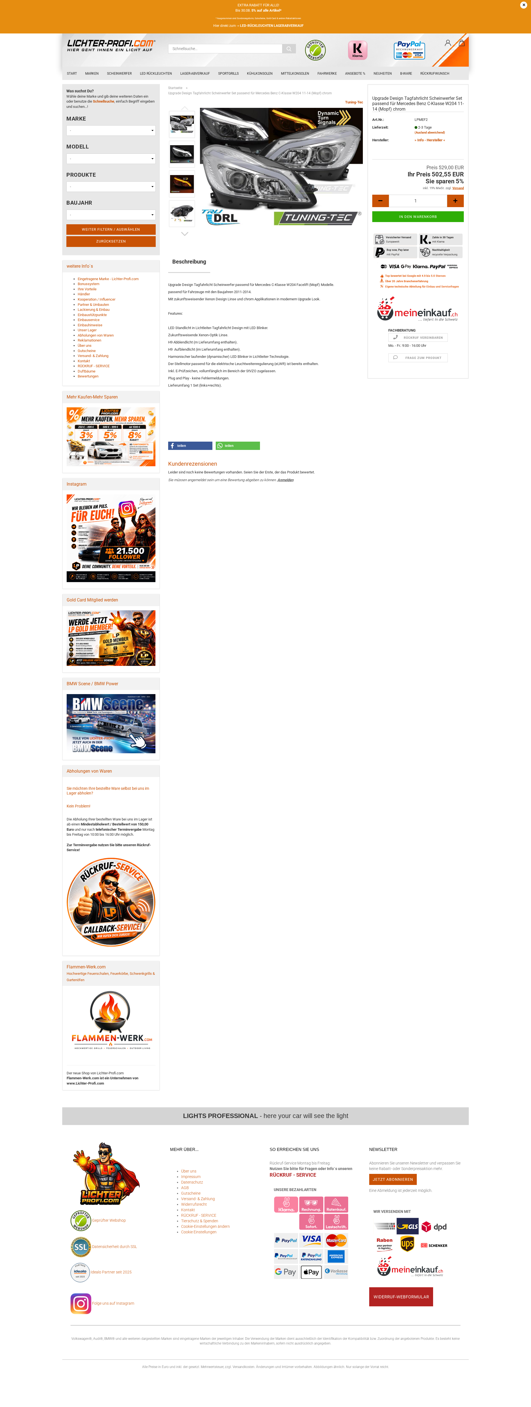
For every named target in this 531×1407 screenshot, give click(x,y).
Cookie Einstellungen (199, 1232)
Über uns (85, 345)
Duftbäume (86, 371)
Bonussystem (88, 284)
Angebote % (355, 73)
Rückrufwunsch (434, 73)
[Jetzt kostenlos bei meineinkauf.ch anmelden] (418, 308)
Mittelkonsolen (295, 73)
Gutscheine (87, 351)
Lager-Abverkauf (195, 73)
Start (72, 73)
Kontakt (84, 361)
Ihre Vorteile (87, 289)
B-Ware (406, 73)
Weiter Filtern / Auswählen (111, 229)
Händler (84, 294)
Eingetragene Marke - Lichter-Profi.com (108, 279)
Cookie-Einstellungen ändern (205, 1226)
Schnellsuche (103, 101)
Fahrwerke (327, 73)
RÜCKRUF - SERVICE (94, 366)
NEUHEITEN (383, 73)
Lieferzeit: (380, 127)
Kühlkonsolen (260, 73)
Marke (76, 118)
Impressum (191, 1176)
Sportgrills (228, 73)
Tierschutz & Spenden (199, 1221)
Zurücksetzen (111, 241)
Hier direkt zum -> (258, 26)
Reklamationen (89, 340)
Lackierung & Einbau (94, 310)
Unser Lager (87, 330)
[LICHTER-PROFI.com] (113, 45)
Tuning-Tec (354, 102)
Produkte (81, 174)
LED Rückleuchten (156, 73)
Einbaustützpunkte (92, 315)
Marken (92, 73)
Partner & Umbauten (93, 305)
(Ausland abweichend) (430, 132)
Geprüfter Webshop (109, 1220)
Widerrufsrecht (194, 1204)
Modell (77, 146)
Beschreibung (189, 261)
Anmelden (285, 480)
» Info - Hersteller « (430, 140)
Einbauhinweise (90, 325)
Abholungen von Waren (96, 335)
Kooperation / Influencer (96, 299)
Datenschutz (192, 1182)
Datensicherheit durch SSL (114, 1246)
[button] (448, 43)
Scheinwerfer (119, 73)
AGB (185, 1187)
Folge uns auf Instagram (112, 1303)
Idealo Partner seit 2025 (111, 1272)
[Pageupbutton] (515, 1398)
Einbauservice (89, 320)
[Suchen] (289, 48)
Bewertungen (88, 376)
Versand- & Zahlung (93, 356)
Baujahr (79, 202)
